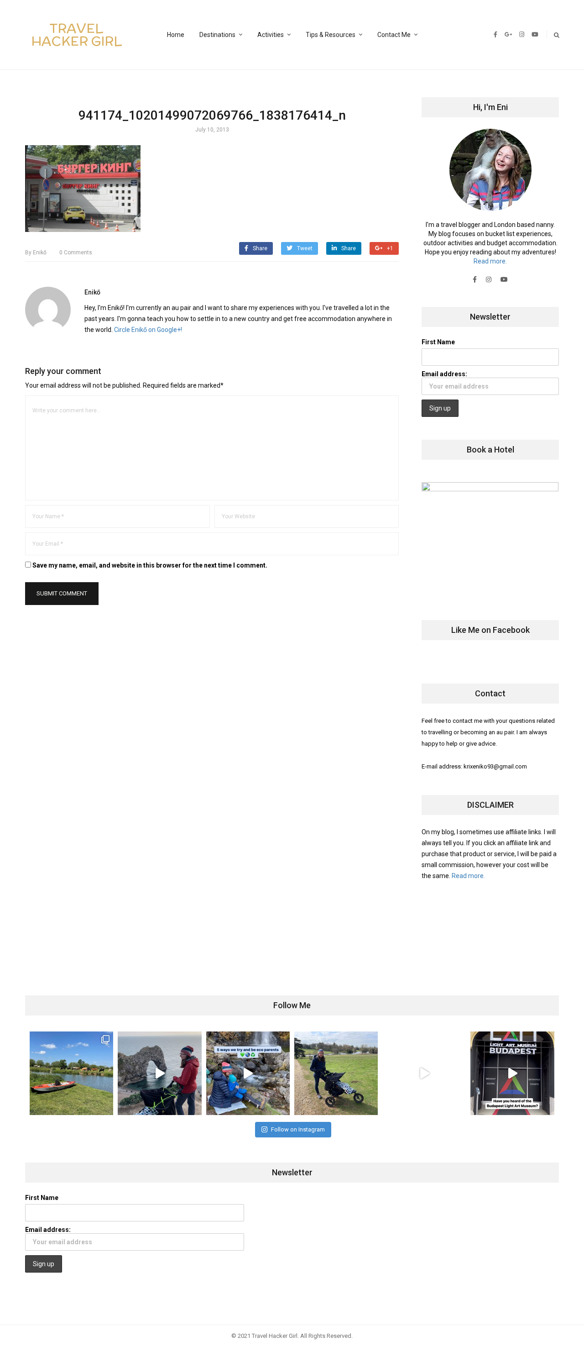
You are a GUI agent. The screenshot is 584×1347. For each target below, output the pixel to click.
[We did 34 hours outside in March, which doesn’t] (424, 1073)
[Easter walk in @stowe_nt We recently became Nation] (336, 1073)
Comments (75, 252)
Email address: (444, 374)
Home (175, 34)
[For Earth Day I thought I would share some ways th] (248, 1073)
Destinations (217, 34)
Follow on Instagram (298, 1129)
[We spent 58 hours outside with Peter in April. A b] (159, 1073)
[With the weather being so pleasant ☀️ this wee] (71, 1073)
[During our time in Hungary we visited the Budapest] (512, 1073)
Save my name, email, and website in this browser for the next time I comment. (149, 565)
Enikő (36, 252)
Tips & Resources (330, 34)
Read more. (490, 261)
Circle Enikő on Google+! (148, 329)
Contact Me (394, 34)
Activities (270, 34)
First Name (438, 342)
